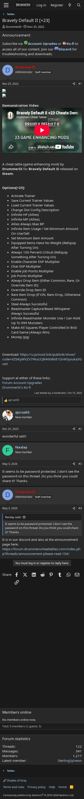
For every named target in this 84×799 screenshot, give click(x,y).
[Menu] (6, 5)
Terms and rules (13, 787)
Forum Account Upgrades (22, 382)
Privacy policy (37, 787)
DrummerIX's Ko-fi (16, 387)
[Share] (74, 84)
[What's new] (69, 5)
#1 (80, 84)
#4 (80, 508)
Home (62, 787)
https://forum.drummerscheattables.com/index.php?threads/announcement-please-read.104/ (41, 551)
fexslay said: (13, 517)
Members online (16, 712)
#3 (80, 464)
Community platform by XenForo (38, 795)
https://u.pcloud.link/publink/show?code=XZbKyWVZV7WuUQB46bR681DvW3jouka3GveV (42, 359)
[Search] (78, 5)
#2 (80, 429)
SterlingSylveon (70, 760)
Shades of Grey (16, 780)
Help (52, 787)
